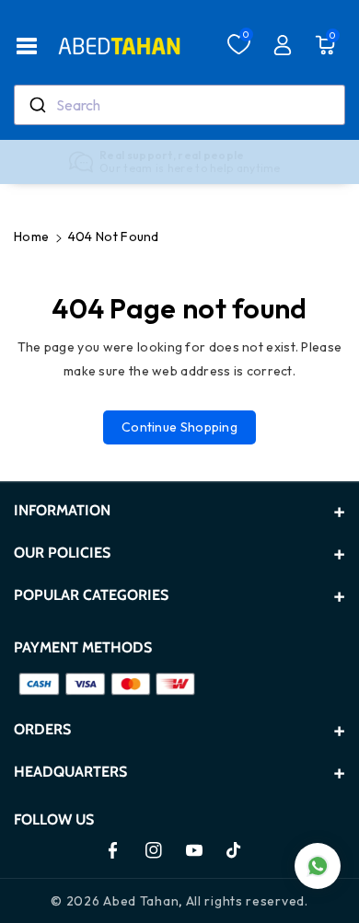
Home (31, 236)
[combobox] (179, 105)
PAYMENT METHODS (83, 647)
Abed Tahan (141, 901)
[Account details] (282, 45)
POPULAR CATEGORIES (91, 595)
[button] (26, 46)
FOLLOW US (54, 819)
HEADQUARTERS (70, 771)
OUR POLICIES (62, 552)
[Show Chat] (318, 866)
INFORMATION (62, 510)
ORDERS (42, 729)
